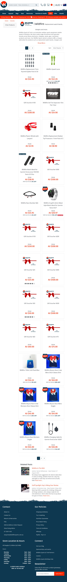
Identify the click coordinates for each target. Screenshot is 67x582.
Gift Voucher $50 (29, 303)
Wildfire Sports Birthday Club (44, 559)
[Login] (44, 5)
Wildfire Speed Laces (53, 69)
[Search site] (36, 5)
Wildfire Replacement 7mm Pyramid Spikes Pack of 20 (29, 70)
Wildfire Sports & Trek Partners (45, 552)
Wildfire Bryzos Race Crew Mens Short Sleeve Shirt (53, 371)
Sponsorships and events (43, 549)
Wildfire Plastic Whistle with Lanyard (30, 137)
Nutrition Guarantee (42, 518)
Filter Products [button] (10, 25)
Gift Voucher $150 (30, 236)
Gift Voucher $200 (53, 236)
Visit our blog (40, 546)
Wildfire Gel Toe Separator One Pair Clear (53, 104)
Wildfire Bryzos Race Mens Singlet (53, 405)
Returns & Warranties (10, 518)
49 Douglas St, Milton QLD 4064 (12, 545)
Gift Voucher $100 (30, 103)
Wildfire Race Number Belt (29, 203)
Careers (38, 556)
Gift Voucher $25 (29, 270)
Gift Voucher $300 (53, 169)
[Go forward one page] (32, 48)
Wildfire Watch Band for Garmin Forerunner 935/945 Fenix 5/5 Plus (29, 172)
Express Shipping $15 (34, 17)
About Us (6, 512)
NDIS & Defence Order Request (13, 525)
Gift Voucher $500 (53, 303)
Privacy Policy (40, 525)
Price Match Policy (41, 522)
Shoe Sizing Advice (9, 528)
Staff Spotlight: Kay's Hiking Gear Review (45, 485)
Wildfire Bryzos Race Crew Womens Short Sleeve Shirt (30, 405)
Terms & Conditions (42, 528)
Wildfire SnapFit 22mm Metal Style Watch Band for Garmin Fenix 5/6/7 (53, 205)
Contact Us (7, 515)
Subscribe (58, 573)
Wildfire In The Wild (38, 468)
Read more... (39, 480)
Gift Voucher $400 (53, 270)
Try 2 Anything (40, 515)
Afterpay (38, 531)
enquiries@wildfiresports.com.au (13, 535)
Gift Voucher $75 (53, 337)
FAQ (5, 522)
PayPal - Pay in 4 (41, 535)
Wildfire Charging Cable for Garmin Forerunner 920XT (53, 438)
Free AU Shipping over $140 (17, 17)
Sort (50, 48)
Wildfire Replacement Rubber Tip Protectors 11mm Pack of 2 (53, 137)
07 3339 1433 (8, 531)
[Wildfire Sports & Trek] (4, 4)
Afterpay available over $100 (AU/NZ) (54, 17)
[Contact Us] (41, 5)
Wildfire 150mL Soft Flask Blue (29, 370)
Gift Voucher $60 (29, 337)
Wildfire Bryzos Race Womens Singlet (29, 438)
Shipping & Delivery (42, 512)
